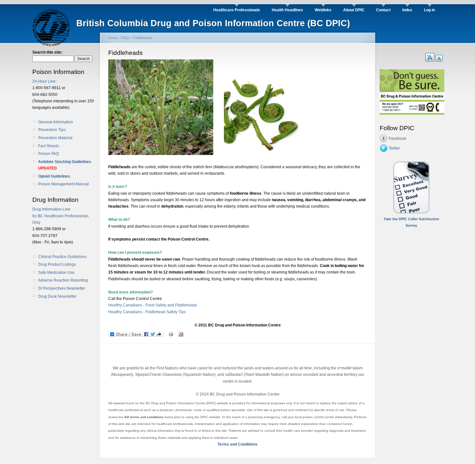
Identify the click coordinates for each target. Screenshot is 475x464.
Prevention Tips (52, 130)
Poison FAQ (48, 153)
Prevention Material (55, 138)
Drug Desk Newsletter (57, 296)
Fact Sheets (48, 146)
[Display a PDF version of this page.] (181, 334)
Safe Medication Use (56, 272)
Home (113, 38)
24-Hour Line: (44, 81)
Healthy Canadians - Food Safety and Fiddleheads (152, 305)
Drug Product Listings (57, 264)
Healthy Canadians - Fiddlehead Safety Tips (147, 312)
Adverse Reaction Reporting (63, 280)
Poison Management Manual (63, 184)
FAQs (125, 38)
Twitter (394, 148)
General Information (55, 122)
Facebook (397, 138)
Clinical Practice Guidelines (62, 256)
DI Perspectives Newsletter (61, 288)
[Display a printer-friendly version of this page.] (171, 334)
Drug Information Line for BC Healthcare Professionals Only (60, 216)
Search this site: (47, 52)
